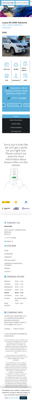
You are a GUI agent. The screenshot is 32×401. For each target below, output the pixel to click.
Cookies (7, 329)
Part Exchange (9, 260)
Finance (7, 268)
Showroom (8, 254)
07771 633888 (11, 238)
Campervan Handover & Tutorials (13, 264)
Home (6, 251)
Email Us (10, 241)
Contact (7, 272)
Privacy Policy (18, 329)
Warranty (8, 257)
